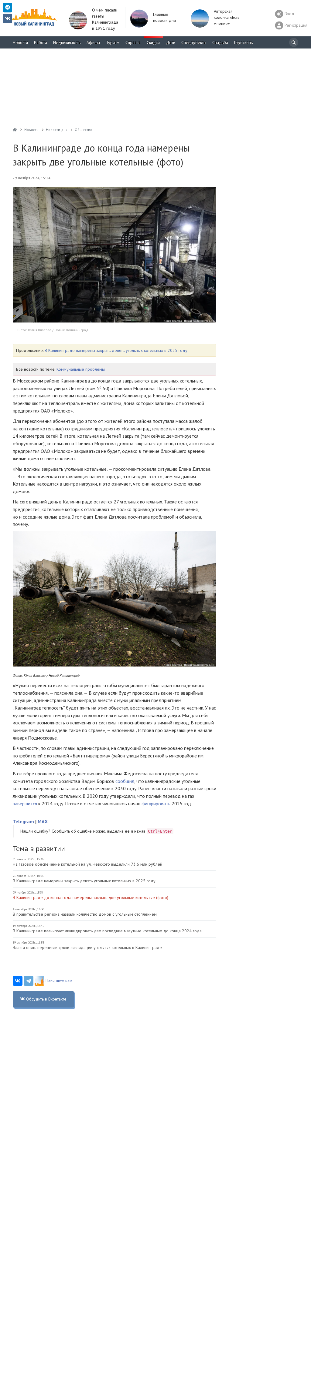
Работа (40, 42)
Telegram (23, 821)
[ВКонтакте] (17, 981)
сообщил (124, 781)
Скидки (153, 42)
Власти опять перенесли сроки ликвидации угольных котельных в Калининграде (87, 947)
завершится (25, 803)
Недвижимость (66, 42)
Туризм (112, 42)
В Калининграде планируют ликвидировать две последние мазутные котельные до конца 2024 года (107, 931)
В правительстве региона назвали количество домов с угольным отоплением (85, 914)
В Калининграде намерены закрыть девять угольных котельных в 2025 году (116, 350)
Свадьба (220, 42)
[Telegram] (28, 981)
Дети (170, 42)
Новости (20, 42)
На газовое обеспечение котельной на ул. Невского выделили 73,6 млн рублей (87, 864)
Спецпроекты (193, 42)
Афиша (93, 42)
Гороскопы (244, 42)
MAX (43, 821)
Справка (133, 42)
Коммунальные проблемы (80, 369)
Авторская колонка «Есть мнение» (226, 17)
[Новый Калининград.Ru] (15, 129)
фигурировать (156, 803)
